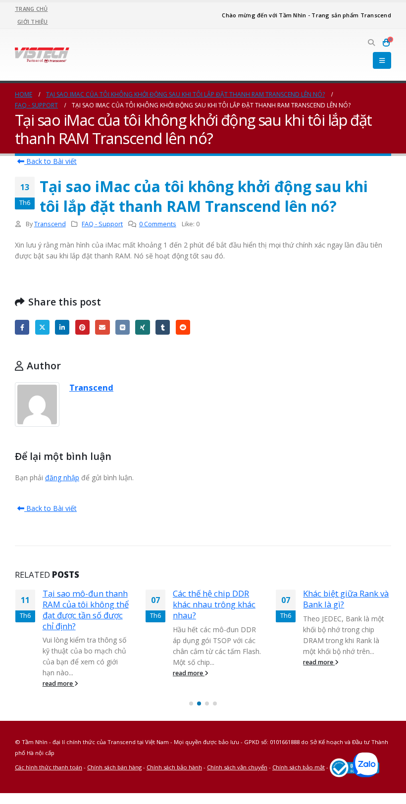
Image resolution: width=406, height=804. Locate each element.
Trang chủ (31, 8)
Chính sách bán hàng (114, 767)
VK (122, 327)
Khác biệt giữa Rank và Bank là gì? (346, 599)
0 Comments (157, 224)
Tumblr (162, 327)
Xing (142, 327)
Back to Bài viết (50, 161)
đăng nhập (62, 477)
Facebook (22, 327)
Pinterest (82, 327)
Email (102, 327)
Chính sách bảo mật (298, 767)
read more (58, 683)
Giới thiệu (32, 21)
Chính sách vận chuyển (237, 767)
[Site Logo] (42, 54)
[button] (371, 42)
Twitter (42, 327)
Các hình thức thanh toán (48, 767)
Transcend (50, 224)
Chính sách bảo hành (174, 767)
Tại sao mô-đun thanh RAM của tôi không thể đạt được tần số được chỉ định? (86, 609)
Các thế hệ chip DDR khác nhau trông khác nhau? (214, 604)
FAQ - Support (102, 224)
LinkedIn (62, 327)
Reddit (183, 327)
